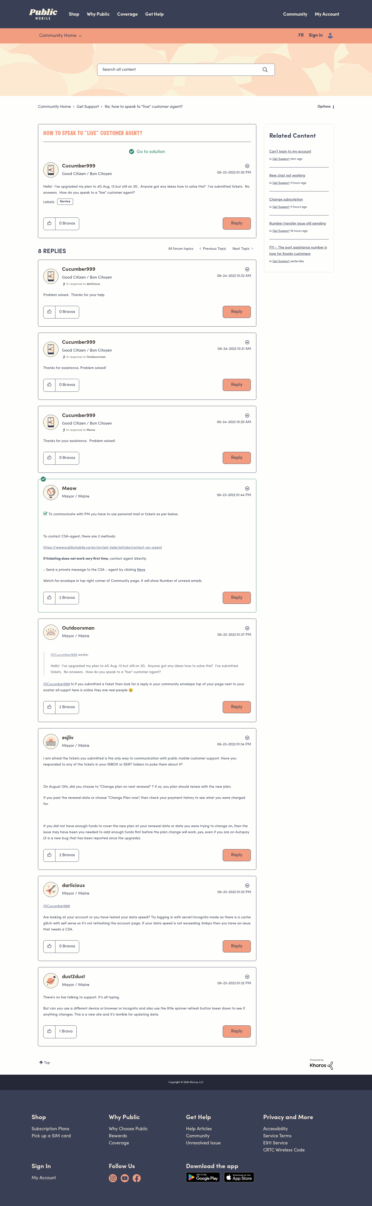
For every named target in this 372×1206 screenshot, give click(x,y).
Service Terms (277, 1136)
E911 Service (275, 1143)
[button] (49, 224)
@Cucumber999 (64, 655)
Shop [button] (39, 1117)
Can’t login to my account (290, 152)
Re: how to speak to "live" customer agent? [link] (144, 107)
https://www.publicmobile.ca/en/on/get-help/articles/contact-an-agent (102, 548)
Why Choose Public (128, 1128)
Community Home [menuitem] (57, 36)
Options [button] (324, 107)
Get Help (154, 14)
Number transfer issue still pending (297, 224)
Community (295, 14)
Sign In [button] (41, 1166)
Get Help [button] (198, 1117)
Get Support (88, 107)
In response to (83, 284)
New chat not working (287, 176)
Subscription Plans (50, 1128)
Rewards (118, 1136)
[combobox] (186, 70)
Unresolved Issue (203, 1143)
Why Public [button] (124, 1117)
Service (65, 201)
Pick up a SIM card (51, 1136)
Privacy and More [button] (288, 1117)
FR (301, 35)
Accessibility (275, 1128)
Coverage (127, 14)
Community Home (54, 107)
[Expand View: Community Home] (80, 36)
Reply (236, 223)
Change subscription (286, 200)
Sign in (316, 35)
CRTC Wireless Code (284, 1150)
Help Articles (199, 1128)
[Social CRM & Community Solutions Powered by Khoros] (321, 1064)
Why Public (98, 14)
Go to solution (151, 152)
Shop (74, 14)
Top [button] (47, 1063)
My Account (327, 14)
